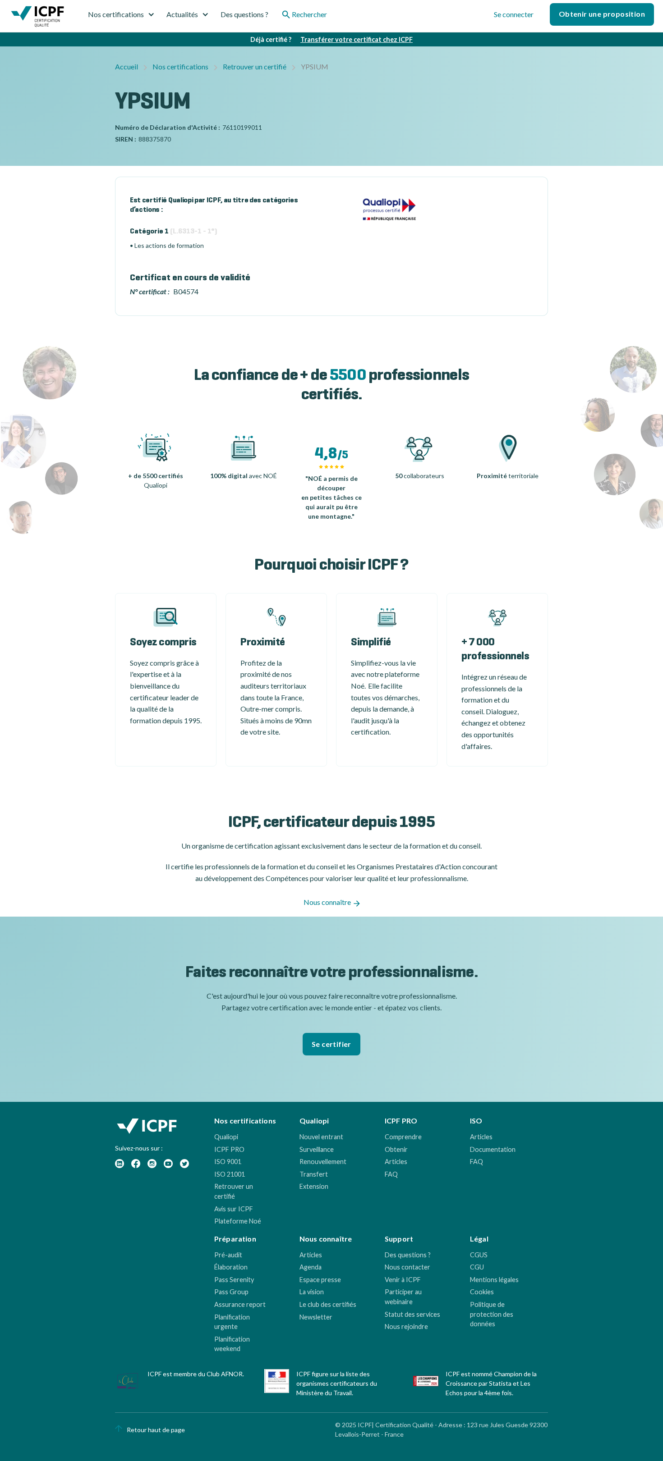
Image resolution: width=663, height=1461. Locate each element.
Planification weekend (232, 1344)
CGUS (479, 1255)
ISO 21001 (229, 1174)
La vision (311, 1292)
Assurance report (240, 1304)
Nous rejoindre (406, 1326)
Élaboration (231, 1267)
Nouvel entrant (321, 1137)
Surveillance (316, 1149)
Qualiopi (226, 1137)
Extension (313, 1186)
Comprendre (403, 1137)
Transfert (313, 1174)
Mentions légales (494, 1279)
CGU (477, 1267)
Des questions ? (244, 14)
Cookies (482, 1292)
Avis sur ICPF (233, 1209)
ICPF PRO (229, 1149)
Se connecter (514, 14)
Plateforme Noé (237, 1221)
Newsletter (315, 1317)
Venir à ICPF (403, 1279)
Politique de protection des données (491, 1314)
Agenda (310, 1267)
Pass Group (231, 1292)
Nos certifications (180, 66)
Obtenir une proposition (602, 13)
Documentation (493, 1149)
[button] (125, 14)
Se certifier (331, 1044)
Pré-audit (228, 1255)
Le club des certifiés (327, 1304)
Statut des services (412, 1314)
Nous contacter (407, 1267)
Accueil (126, 66)
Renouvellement (322, 1161)
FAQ (391, 1174)
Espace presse (320, 1279)
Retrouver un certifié (254, 66)
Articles (396, 1161)
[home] (37, 18)
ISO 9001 (227, 1161)
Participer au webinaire (403, 1297)
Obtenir (396, 1149)
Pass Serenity (234, 1279)
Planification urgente (232, 1322)
